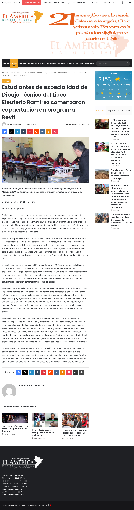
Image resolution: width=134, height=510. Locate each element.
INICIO (6, 63)
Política (70, 63)
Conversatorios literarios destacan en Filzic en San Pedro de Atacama (74, 433)
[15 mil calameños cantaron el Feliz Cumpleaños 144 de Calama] (15, 418)
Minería (22, 63)
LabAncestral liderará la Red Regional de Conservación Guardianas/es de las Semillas (121, 220)
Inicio (6, 73)
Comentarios (124, 110)
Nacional (62, 63)
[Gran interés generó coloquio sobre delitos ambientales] (45, 420)
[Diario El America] (22, 17)
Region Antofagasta (36, 63)
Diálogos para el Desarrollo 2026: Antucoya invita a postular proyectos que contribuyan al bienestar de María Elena (120, 128)
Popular (111, 110)
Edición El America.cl (14, 124)
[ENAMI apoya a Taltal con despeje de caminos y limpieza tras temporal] (102, 174)
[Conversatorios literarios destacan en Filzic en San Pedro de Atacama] (75, 420)
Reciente (100, 110)
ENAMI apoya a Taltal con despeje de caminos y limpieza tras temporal (121, 174)
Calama (13, 63)
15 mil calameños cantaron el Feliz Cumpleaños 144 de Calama (15, 428)
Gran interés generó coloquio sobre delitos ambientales (43, 432)
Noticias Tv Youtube (85, 63)
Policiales (51, 63)
